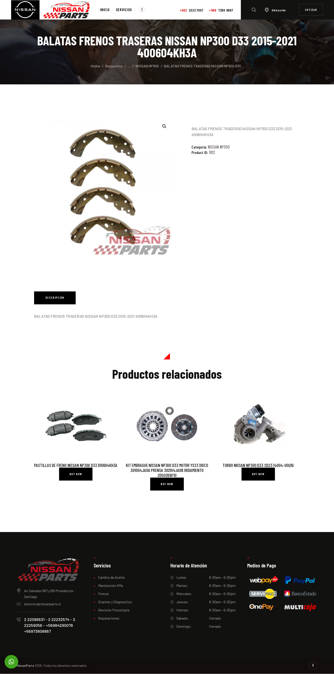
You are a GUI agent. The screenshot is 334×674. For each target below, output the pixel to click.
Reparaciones (108, 618)
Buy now (76, 474)
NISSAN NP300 (147, 66)
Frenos (103, 593)
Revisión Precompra (113, 610)
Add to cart (76, 425)
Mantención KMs (110, 585)
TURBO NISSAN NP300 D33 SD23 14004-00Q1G (258, 465)
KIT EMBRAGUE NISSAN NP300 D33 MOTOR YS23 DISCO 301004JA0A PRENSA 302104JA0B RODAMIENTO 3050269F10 (167, 470)
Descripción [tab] (54, 297)
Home (95, 66)
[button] (164, 126)
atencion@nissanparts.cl (42, 604)
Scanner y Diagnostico (115, 602)
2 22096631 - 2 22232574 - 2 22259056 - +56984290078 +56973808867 (49, 625)
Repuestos (114, 66)
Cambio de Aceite (111, 577)
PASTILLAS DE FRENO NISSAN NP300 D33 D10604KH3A (75, 465)
